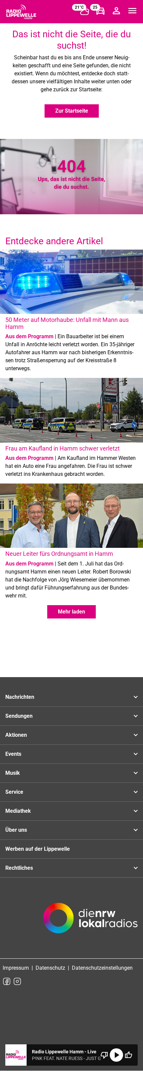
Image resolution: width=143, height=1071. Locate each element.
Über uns (16, 830)
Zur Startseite (71, 111)
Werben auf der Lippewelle (37, 849)
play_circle (116, 1055)
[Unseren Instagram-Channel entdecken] (17, 981)
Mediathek (18, 811)
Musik (12, 773)
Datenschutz (50, 968)
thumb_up (128, 1055)
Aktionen (16, 735)
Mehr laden (71, 611)
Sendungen (19, 716)
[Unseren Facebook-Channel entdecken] (7, 981)
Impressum (16, 968)
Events (13, 754)
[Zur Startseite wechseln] (21, 12)
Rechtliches (19, 868)
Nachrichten (19, 697)
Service (14, 792)
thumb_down (104, 1055)
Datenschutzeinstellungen (102, 968)
